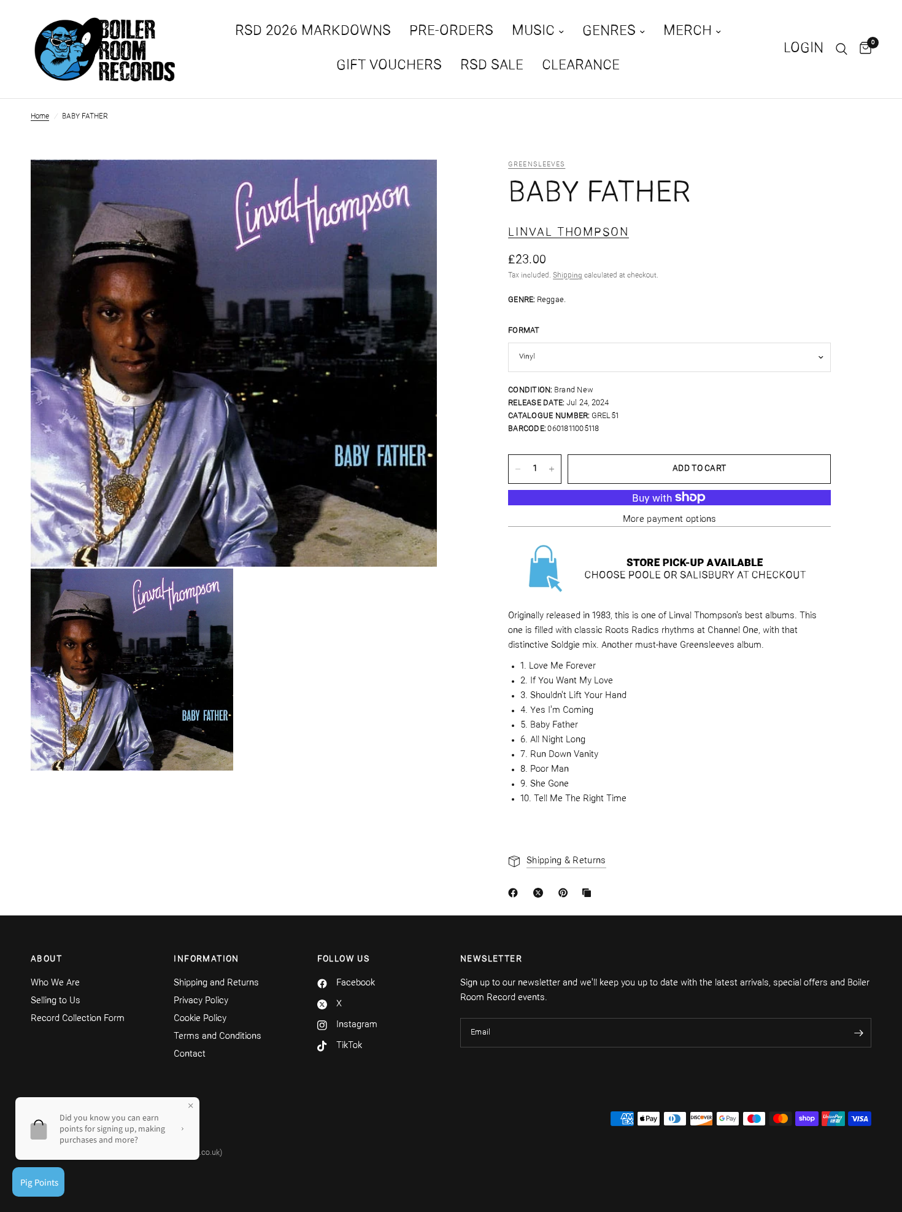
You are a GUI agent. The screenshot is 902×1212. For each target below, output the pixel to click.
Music (533, 32)
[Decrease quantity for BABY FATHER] (518, 469)
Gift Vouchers (389, 66)
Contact (190, 1054)
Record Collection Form (78, 1019)
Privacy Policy (201, 1001)
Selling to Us (55, 1001)
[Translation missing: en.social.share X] (540, 892)
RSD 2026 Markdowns (313, 32)
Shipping (567, 275)
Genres (609, 32)
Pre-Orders (451, 32)
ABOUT (46, 959)
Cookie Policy (200, 1019)
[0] (862, 49)
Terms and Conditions (217, 1036)
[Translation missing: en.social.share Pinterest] (565, 892)
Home (40, 116)
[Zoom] (411, 185)
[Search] (842, 49)
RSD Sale (491, 66)
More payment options (670, 519)
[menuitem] (313, 32)
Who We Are (55, 983)
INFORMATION (206, 959)
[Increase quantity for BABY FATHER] (551, 469)
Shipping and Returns (216, 983)
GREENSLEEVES (536, 164)
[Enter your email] (859, 1032)
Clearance (581, 66)
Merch (687, 32)
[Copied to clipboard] (589, 892)
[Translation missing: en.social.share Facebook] (515, 892)
